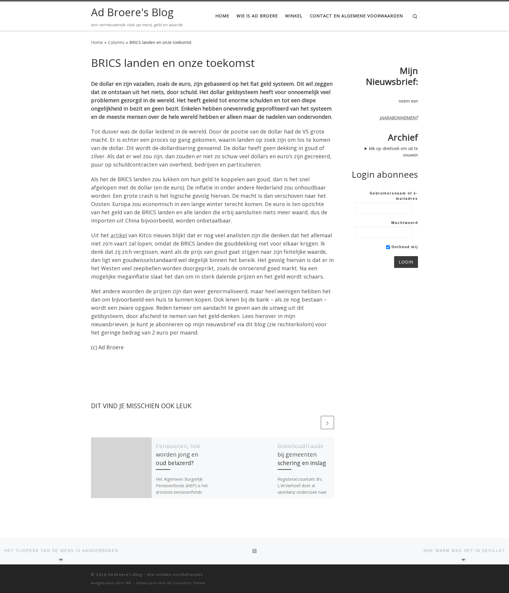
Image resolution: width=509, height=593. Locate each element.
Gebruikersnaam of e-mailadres (394, 196)
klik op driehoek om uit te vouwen (393, 152)
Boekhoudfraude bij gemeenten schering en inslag (301, 454)
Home (97, 42)
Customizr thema (189, 583)
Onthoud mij (404, 247)
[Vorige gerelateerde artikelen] (313, 422)
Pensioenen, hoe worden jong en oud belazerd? (178, 454)
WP (129, 583)
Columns (116, 42)
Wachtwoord (404, 223)
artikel (118, 235)
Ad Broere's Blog (125, 574)
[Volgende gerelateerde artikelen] (327, 422)
